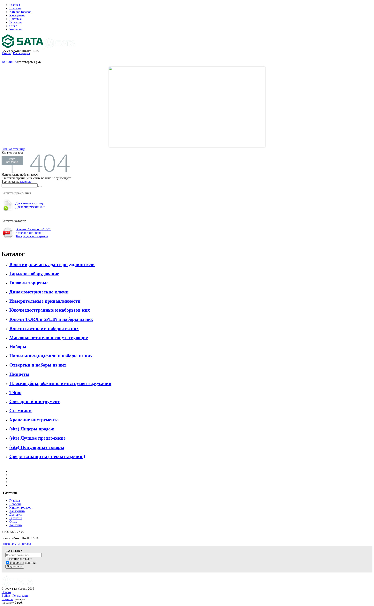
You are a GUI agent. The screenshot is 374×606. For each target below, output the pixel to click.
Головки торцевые (29, 282)
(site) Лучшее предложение (37, 438)
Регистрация (21, 53)
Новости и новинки (23, 562)
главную (26, 181)
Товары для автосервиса (32, 236)
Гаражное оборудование (34, 273)
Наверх (6, 592)
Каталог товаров (20, 507)
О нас (13, 521)
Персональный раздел (16, 543)
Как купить (17, 511)
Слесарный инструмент (34, 401)
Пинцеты (19, 374)
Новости (15, 504)
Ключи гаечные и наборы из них (44, 328)
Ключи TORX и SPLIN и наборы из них (51, 319)
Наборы (17, 346)
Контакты (15, 525)
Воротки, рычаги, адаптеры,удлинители (52, 264)
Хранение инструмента (34, 419)
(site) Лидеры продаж (31, 428)
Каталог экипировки (29, 232)
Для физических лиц (29, 203)
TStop (15, 392)
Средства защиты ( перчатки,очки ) (47, 456)
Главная (14, 500)
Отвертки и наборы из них (37, 364)
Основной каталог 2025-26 (33, 229)
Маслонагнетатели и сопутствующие (48, 337)
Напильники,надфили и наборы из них (51, 355)
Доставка (15, 514)
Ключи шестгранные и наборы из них (49, 310)
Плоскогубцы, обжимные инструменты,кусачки (60, 383)
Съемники (20, 410)
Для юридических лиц (30, 206)
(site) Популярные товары (36, 447)
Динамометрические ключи (39, 291)
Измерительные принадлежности (44, 301)
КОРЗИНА (9, 62)
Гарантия (15, 518)
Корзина (7, 599)
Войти (6, 53)
